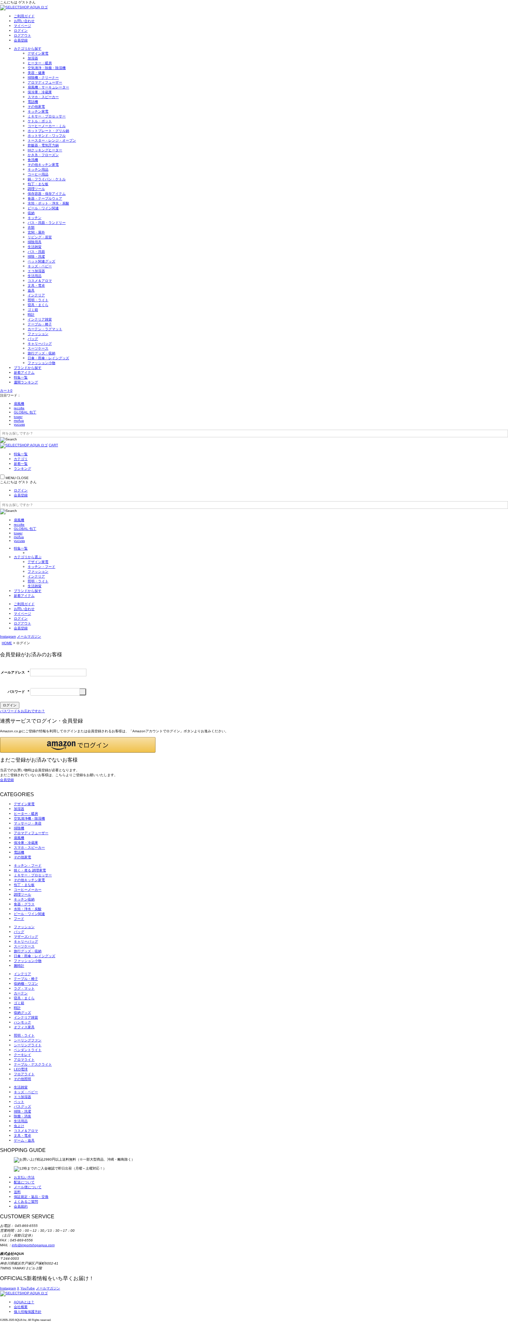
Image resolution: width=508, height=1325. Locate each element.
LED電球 (21, 1069)
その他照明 (22, 1079)
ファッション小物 (41, 363)
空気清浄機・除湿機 (29, 818)
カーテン (21, 993)
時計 (31, 314)
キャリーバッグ (40, 343)
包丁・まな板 (38, 184)
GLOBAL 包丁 (25, 412)
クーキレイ (22, 1055)
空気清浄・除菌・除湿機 (47, 68)
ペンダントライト (27, 1050)
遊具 (31, 290)
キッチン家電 (38, 111)
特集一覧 (21, 377)
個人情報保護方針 (27, 1312)
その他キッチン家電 (43, 164)
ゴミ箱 (33, 310)
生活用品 (34, 276)
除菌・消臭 (22, 1116)
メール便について (27, 1187)
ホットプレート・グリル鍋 (48, 131)
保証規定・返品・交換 (31, 1197)
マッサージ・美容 (27, 823)
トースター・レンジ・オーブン (52, 140)
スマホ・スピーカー (43, 97)
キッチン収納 (24, 899)
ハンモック (22, 1022)
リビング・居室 (40, 237)
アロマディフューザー (45, 82)
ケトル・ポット (40, 121)
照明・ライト (38, 300)
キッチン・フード (41, 567)
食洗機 (33, 160)
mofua (19, 420)
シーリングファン (27, 1040)
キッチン (34, 218)
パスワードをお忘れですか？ (22, 711)
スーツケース (38, 348)
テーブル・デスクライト (33, 1064)
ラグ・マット (24, 988)
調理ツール (36, 189)
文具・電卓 (36, 285)
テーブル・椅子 (40, 324)
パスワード (18, 692)
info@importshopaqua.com (33, 1245)
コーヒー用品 (38, 174)
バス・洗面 (36, 252)
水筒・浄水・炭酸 (27, 909)
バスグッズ (22, 1106)
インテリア (36, 295)
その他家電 (36, 106)
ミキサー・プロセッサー (47, 116)
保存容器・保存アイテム (47, 194)
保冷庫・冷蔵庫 (40, 92)
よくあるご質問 (26, 1201)
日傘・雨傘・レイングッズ (48, 358)
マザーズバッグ (26, 936)
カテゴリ (21, 459)
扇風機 (19, 404)
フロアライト (24, 1074)
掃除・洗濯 (36, 256)
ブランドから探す (27, 368)
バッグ (33, 339)
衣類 (31, 227)
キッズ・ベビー (40, 266)
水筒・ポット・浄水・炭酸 (48, 203)
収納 (31, 213)
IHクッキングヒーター (45, 150)
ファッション (38, 334)
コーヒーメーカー (27, 890)
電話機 (33, 102)
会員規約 (21, 1206)
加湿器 (33, 58)
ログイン (21, 30)
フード (19, 919)
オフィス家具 (24, 1027)
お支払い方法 (24, 1177)
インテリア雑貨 (40, 319)
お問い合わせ (24, 21)
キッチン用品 (38, 169)
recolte (19, 408)
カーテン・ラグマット (45, 329)
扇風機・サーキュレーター (48, 87)
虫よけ (19, 1126)
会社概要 (21, 1307)
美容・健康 (36, 73)
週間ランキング (26, 382)
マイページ (22, 26)
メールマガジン (29, 636)
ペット (19, 1102)
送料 (17, 1192)
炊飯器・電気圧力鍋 (43, 145)
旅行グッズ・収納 (41, 353)
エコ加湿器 (36, 271)
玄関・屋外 (36, 232)
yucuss (19, 424)
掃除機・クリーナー (43, 77)
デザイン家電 (38, 53)
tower (18, 417)
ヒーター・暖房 (40, 63)
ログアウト (22, 35)
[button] (78, 745)
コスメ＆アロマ (40, 281)
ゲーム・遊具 (24, 1140)
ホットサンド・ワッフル (47, 135)
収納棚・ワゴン (26, 983)
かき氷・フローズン (43, 155)
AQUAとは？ (24, 1302)
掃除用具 (34, 242)
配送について (24, 1182)
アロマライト (24, 1059)
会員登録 (21, 40)
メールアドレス (15, 672)
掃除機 (19, 828)
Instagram (8, 636)
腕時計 (19, 965)
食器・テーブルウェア (45, 198)
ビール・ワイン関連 (43, 208)
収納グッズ (22, 1012)
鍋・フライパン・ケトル (47, 179)
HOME (7, 643)
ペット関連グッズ (41, 261)
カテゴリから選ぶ (27, 557)
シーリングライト (27, 1045)
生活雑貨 (34, 247)
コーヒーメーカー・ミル (47, 126)
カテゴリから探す (27, 48)
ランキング (22, 468)
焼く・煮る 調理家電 (30, 870)
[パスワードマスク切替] (82, 691)
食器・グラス (24, 904)
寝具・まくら (38, 305)
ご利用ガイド (24, 16)
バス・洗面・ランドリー (47, 223)
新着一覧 (21, 464)
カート (6, 390)
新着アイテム (24, 372)
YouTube (27, 1288)
